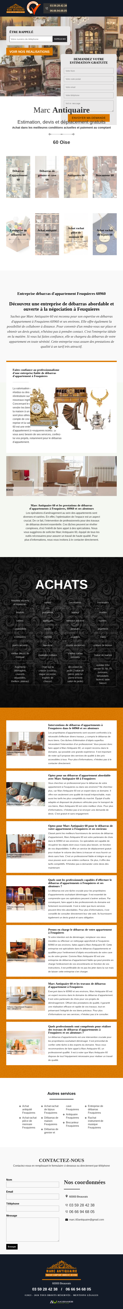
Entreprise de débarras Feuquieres (95, 1109)
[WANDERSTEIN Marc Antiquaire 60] (61, 1270)
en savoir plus (47, 196)
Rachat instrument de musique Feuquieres (95, 1122)
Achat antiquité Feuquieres (28, 1109)
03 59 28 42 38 (44, 1289)
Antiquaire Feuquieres (72, 1116)
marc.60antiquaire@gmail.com (86, 1219)
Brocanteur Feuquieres (72, 1124)
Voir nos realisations (29, 51)
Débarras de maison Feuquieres (51, 1121)
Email (9, 1191)
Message (11, 1215)
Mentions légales (85, 1295)
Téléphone (12, 1203)
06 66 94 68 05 (78, 1289)
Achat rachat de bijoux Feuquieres (51, 1109)
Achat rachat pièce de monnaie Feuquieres (29, 1122)
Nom (9, 1179)
